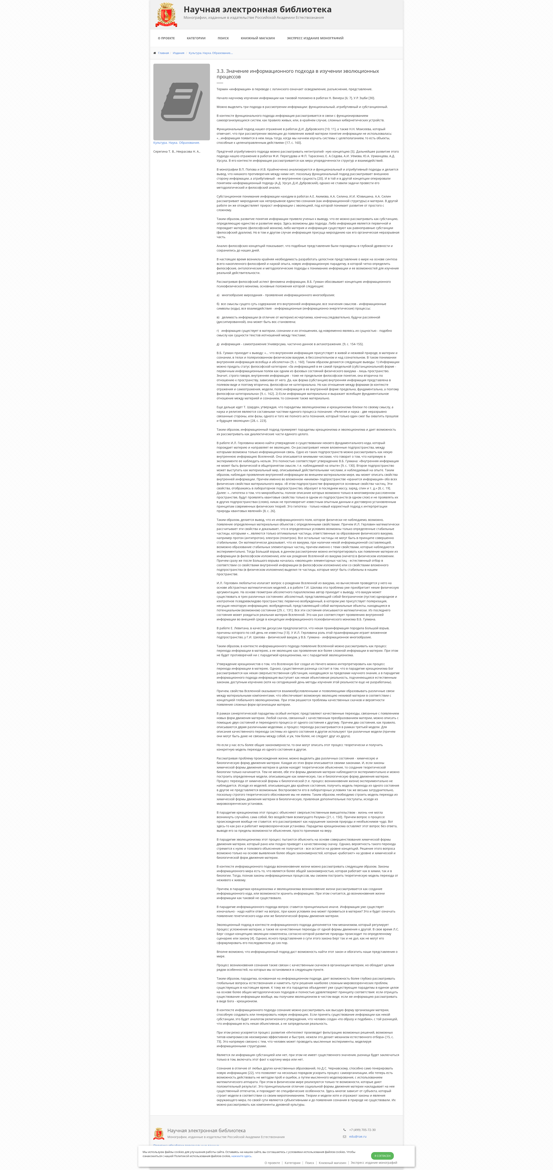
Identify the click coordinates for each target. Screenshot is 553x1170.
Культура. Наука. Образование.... (211, 53)
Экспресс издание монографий (315, 38)
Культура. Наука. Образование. (176, 143)
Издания (178, 53)
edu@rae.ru (358, 1136)
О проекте (166, 38)
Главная (163, 53)
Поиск (223, 38)
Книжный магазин (258, 38)
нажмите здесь (241, 1156)
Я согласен (383, 1156)
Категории (196, 38)
